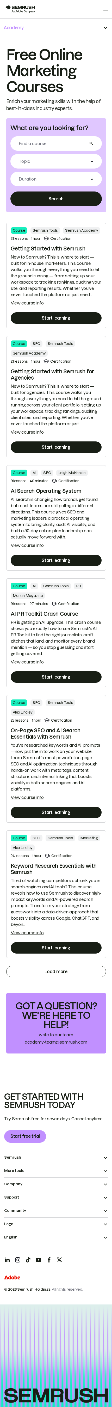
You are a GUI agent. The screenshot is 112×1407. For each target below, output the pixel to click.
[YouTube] (38, 1260)
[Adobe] (12, 1278)
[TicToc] (28, 1260)
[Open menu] (105, 9)
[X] (59, 1260)
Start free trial (25, 1136)
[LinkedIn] (7, 1260)
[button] (56, 161)
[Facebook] (49, 1260)
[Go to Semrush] (19, 9)
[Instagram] (18, 1260)
